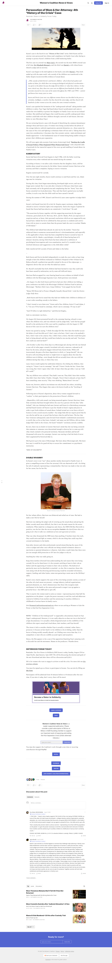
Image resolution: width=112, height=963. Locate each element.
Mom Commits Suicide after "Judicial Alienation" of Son (47, 904)
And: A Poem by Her (32, 918)
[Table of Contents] (2, 481)
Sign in (107, 3)
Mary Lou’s (51, 63)
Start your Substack (51, 955)
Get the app (64, 955)
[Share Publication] (91, 3)
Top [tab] (28, 886)
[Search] (88, 3)
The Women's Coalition (36, 19)
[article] (56, 895)
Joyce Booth (33, 839)
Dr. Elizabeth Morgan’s (42, 65)
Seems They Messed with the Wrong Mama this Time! (41, 895)
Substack (47, 959)
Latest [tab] (32, 886)
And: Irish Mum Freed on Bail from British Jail (39, 906)
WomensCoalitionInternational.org (41, 605)
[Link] (24, 153)
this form (29, 670)
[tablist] (33, 797)
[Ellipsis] (85, 812)
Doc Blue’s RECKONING (36, 812)
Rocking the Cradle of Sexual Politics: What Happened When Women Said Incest (55, 143)
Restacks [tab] (37, 797)
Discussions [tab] (39, 886)
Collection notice (69, 951)
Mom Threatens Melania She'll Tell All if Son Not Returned (44, 892)
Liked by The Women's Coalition (38, 814)
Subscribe (98, 3)
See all (29, 927)
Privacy (58, 951)
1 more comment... (31, 878)
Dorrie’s (66, 65)
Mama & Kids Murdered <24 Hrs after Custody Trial (46, 915)
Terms (62, 951)
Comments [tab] (30, 797)
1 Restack (42, 779)
